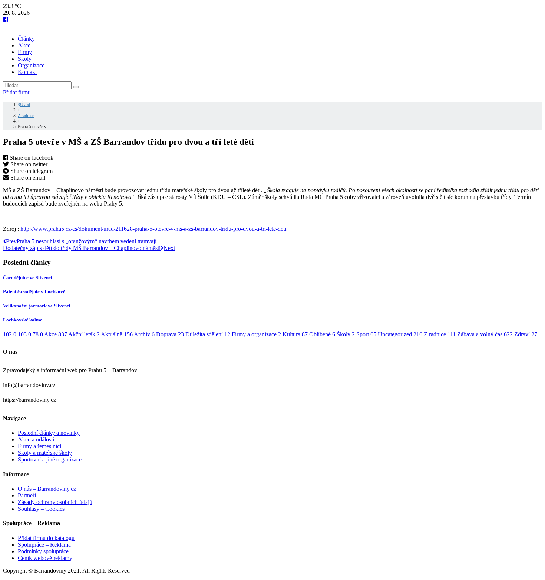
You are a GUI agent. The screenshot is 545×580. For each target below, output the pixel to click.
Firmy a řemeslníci (39, 446)
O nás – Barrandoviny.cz (47, 489)
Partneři (27, 495)
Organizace (31, 65)
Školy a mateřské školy (45, 453)
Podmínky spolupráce (43, 551)
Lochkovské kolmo (23, 320)
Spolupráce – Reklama (44, 544)
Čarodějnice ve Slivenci (27, 277)
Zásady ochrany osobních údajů (55, 502)
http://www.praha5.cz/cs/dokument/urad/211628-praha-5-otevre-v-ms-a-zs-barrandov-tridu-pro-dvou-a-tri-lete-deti (153, 229)
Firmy (25, 52)
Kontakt (27, 72)
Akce (24, 45)
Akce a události (36, 439)
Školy (25, 59)
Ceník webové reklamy (45, 558)
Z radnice (26, 115)
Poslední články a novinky (49, 433)
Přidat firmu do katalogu (46, 538)
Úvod (25, 104)
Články (26, 39)
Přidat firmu (17, 92)
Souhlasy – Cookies (41, 509)
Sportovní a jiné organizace (50, 459)
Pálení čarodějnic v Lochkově (34, 291)
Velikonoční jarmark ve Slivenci (36, 306)
